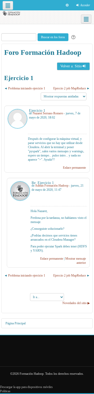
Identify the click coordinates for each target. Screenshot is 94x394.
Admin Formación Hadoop (51, 185)
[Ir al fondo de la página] (67, 5)
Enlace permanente (74, 167)
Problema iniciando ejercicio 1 (26, 88)
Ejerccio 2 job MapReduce (69, 88)
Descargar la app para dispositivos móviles (26, 387)
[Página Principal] (12, 13)
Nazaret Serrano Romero (48, 113)
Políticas (5, 391)
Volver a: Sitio (71, 66)
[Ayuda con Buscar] (72, 37)
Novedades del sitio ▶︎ (76, 303)
